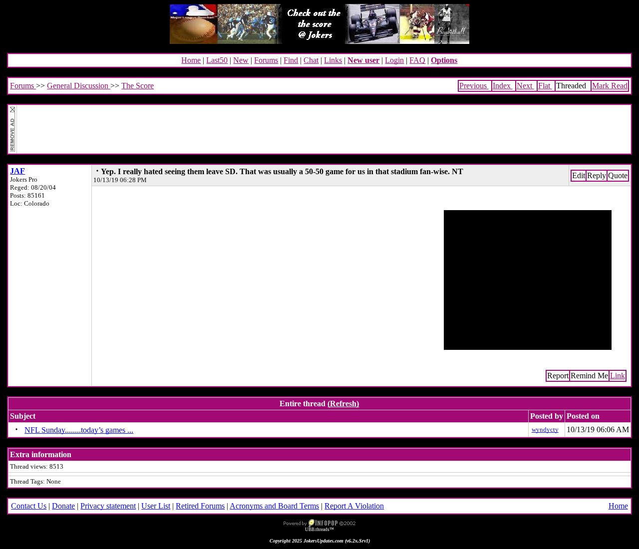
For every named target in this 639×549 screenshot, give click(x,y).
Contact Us (28, 506)
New (241, 60)
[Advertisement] (323, 129)
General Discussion (78, 85)
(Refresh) (343, 403)
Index (503, 85)
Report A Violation (354, 506)
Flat (545, 85)
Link (617, 375)
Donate (63, 506)
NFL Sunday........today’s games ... (78, 430)
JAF (17, 171)
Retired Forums (200, 506)
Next (525, 85)
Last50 (217, 60)
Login (394, 60)
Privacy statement (108, 506)
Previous (474, 85)
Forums (266, 60)
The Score (137, 85)
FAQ (417, 60)
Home (191, 60)
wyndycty (545, 429)
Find (291, 60)
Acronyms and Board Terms (274, 506)
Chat (311, 60)
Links (333, 60)
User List (155, 506)
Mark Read (610, 85)
